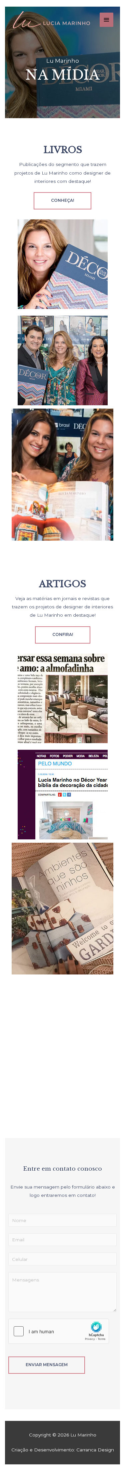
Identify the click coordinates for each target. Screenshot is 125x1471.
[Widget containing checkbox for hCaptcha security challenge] (58, 1331)
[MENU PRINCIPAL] (107, 20)
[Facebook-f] (25, 1105)
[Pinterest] (100, 1105)
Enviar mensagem (47, 1364)
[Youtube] (62, 1105)
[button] (62, 200)
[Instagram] (44, 1105)
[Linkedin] (81, 1105)
